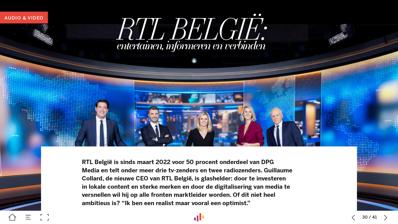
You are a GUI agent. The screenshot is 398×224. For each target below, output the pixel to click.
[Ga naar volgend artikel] (385, 217)
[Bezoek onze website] (199, 217)
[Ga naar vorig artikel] (353, 217)
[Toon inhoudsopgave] (28, 217)
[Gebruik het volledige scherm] (44, 217)
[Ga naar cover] (12, 217)
